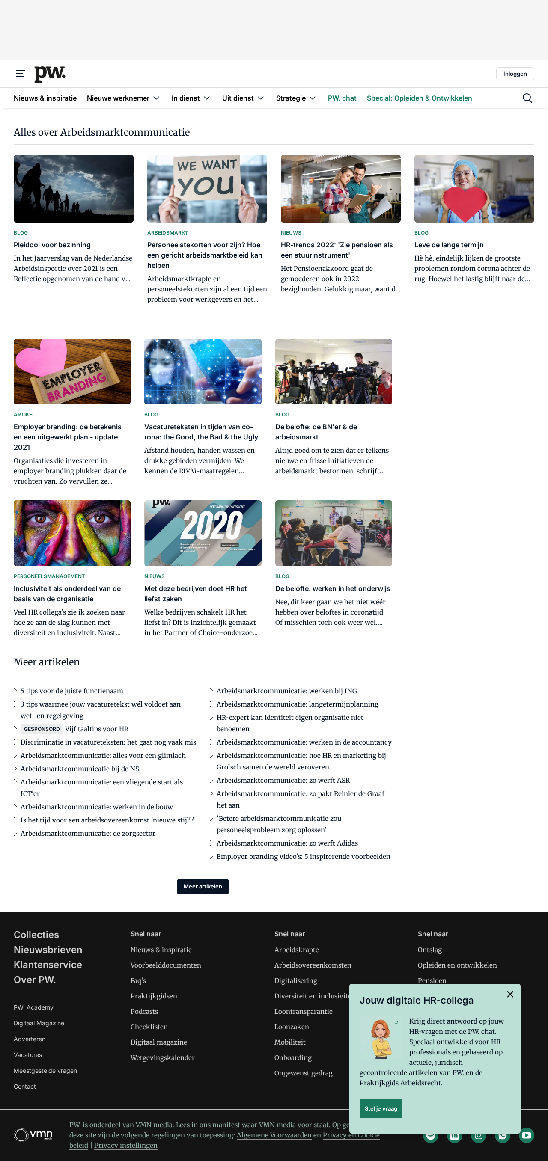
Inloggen (515, 73)
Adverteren (29, 1038)
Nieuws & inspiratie (161, 950)
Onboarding (293, 1058)
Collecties (36, 934)
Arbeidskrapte (296, 950)
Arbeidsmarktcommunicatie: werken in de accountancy (304, 742)
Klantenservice (48, 964)
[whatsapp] (502, 1135)
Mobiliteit (290, 1042)
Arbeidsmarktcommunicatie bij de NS (80, 769)
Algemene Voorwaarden (274, 1135)
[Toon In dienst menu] (207, 98)
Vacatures (28, 1054)
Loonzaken (291, 1027)
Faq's (138, 981)
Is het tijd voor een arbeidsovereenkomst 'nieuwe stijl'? (107, 820)
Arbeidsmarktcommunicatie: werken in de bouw (97, 807)
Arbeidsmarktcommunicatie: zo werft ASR (283, 780)
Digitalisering (295, 981)
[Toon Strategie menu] (312, 98)
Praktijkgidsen (154, 996)
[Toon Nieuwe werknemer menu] (156, 98)
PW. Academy (34, 1007)
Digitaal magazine (159, 1042)
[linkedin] (454, 1135)
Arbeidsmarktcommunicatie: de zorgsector (88, 833)
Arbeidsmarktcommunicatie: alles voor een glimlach (103, 755)
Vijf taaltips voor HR (96, 729)
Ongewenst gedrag (303, 1073)
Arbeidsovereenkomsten (312, 965)
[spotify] (430, 1135)
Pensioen (432, 981)
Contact (25, 1086)
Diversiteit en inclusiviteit (315, 996)
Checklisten (149, 1027)
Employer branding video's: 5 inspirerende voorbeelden (303, 856)
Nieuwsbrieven (48, 949)
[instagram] (478, 1135)
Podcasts (144, 1011)
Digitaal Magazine (39, 1023)
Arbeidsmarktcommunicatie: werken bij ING (287, 691)
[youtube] (526, 1135)
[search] (527, 98)
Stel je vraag (381, 1108)
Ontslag (430, 950)
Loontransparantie (303, 1011)
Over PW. (35, 979)
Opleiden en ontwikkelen (457, 965)
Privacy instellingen (126, 1145)
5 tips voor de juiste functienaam (72, 691)
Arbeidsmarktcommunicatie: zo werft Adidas (287, 843)
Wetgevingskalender (163, 1058)
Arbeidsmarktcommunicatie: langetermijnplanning (297, 704)
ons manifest (220, 1125)
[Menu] (20, 73)
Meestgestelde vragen (45, 1070)
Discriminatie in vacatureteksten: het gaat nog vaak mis (108, 742)
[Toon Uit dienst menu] (261, 98)
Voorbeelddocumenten (166, 965)
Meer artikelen (203, 886)
